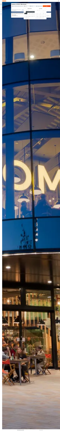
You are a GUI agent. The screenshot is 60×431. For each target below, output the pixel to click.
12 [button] (32, 13)
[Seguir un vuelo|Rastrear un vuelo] (1, 8)
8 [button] (26, 13)
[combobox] (18, 6)
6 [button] (37, 13)
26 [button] (32, 16)
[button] (1, 1)
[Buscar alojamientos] (1, 4)
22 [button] (26, 16)
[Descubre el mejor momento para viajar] (1, 10)
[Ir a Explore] (1, 7)
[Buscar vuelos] (1, 2)
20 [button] (37, 16)
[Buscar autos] (1, 5)
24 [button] (29, 16)
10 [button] (29, 13)
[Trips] (1, 11)
